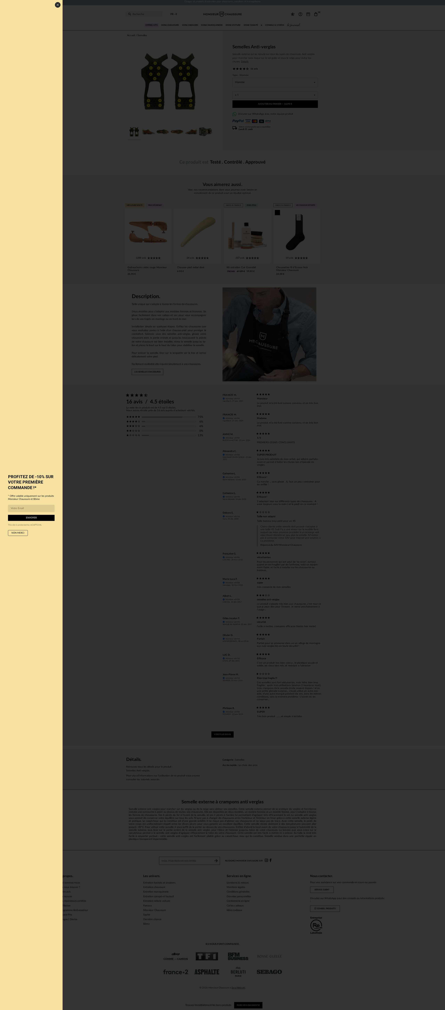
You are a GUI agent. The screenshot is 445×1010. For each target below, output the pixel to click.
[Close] (57, 5)
